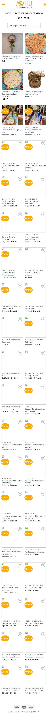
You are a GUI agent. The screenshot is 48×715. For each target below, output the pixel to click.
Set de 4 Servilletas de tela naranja (35, 481)
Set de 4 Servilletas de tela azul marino (35, 410)
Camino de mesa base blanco (10, 166)
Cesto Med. (29, 308)
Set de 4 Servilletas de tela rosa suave (12, 517)
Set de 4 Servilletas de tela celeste (35, 446)
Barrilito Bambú (31, 94)
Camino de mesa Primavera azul (32, 202)
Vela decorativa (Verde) (34, 690)
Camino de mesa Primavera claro (8, 238)
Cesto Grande (7, 308)
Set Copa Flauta (31, 375)
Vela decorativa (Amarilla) (12, 623)
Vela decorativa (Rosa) (10, 690)
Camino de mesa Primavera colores (32, 238)
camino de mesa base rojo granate (35, 166)
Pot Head (28, 342)
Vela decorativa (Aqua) (34, 623)
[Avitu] (24, 4)
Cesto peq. (6, 342)
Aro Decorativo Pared (10, 58)
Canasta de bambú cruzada (32, 274)
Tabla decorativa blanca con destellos (11, 553)
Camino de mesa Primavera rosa (8, 274)
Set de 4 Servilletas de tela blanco (12, 446)
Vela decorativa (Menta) (11, 657)
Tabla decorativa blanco (34, 552)
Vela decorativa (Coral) (34, 588)
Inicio (8, 13)
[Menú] (3, 4)
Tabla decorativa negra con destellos (11, 589)
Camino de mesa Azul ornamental (34, 131)
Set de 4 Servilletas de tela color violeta (12, 481)
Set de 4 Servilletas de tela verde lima (35, 517)
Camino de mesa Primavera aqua (8, 202)
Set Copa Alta (7, 375)
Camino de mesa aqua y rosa (11, 131)
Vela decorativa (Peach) (34, 657)
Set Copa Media (8, 409)
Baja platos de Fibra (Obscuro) (33, 59)
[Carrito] (45, 4)
